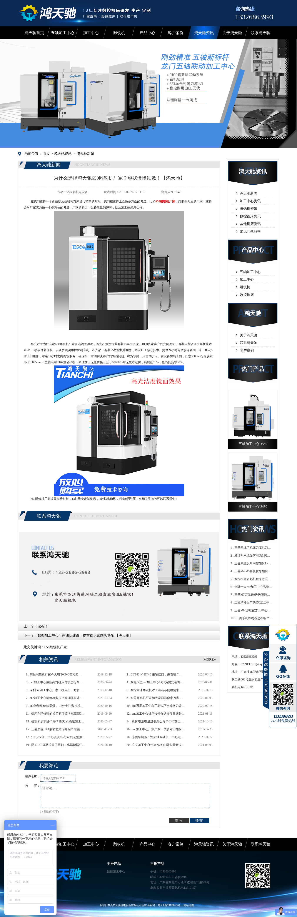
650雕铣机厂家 (55, 647)
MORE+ (210, 659)
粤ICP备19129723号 (169, 905)
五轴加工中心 (62, 33)
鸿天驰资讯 (204, 33)
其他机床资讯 (250, 224)
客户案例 (176, 33)
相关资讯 (48, 659)
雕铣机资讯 (248, 208)
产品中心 (147, 33)
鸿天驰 (252, 313)
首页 (46, 153)
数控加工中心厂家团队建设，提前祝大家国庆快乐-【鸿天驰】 (85, 635)
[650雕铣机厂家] (119, 339)
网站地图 (189, 905)
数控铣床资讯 (250, 216)
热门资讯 (253, 529)
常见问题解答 (250, 231)
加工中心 (91, 33)
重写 (179, 820)
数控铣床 (247, 295)
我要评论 (48, 765)
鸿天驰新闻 (85, 153)
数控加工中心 (62, 844)
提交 (199, 820)
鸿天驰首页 (34, 33)
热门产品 (253, 369)
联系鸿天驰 (260, 33)
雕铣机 (119, 33)
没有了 (43, 626)
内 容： (32, 785)
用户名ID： (32, 776)
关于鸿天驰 (232, 33)
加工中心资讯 (250, 201)
